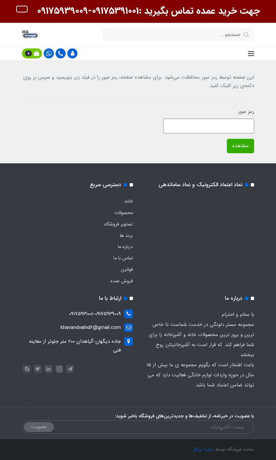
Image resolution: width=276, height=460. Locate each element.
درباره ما (125, 246)
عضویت (39, 427)
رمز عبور (246, 112)
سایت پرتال (203, 449)
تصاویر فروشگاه (118, 224)
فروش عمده (121, 281)
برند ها (126, 235)
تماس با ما (123, 258)
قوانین (127, 269)
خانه (129, 201)
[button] (72, 53)
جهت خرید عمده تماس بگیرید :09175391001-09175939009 (147, 11)
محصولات (123, 212)
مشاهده (240, 146)
